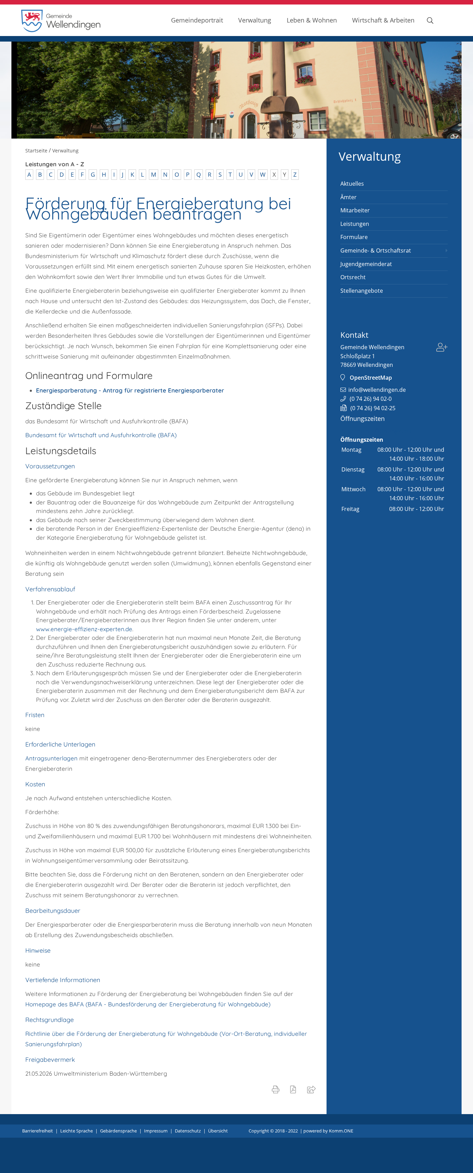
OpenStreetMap (371, 377)
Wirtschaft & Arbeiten (383, 20)
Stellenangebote (361, 290)
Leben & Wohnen (312, 20)
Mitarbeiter (355, 210)
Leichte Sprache (76, 1131)
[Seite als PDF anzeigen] (294, 1089)
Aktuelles (352, 183)
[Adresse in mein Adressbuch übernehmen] (442, 348)
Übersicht (218, 1131)
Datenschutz (188, 1131)
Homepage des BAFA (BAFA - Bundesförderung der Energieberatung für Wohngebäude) (147, 1004)
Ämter (348, 197)
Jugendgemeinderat (366, 264)
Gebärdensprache (118, 1131)
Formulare (354, 237)
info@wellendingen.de (377, 390)
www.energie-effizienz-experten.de (84, 629)
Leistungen (354, 224)
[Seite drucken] (277, 1089)
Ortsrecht (353, 277)
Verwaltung (254, 20)
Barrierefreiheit (37, 1131)
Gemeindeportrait (197, 20)
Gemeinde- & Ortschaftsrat (375, 250)
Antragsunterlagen (52, 758)
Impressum (156, 1131)
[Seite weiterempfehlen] (313, 1089)
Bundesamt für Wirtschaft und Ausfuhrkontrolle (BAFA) (101, 435)
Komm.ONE (341, 1131)
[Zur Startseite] (61, 30)
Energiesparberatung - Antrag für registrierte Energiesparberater (130, 390)
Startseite (36, 150)
